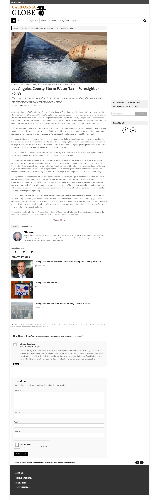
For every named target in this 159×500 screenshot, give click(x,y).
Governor (21, 20)
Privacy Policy (21, 482)
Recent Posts (26, 227)
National (52, 20)
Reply (16, 364)
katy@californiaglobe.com (35, 462)
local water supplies (41, 324)
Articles (24, 28)
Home (16, 28)
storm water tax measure (40, 326)
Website (17, 431)
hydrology (30, 324)
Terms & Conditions (23, 477)
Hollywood (64, 20)
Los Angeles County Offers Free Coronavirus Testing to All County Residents (68, 261)
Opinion (75, 20)
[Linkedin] (32, 251)
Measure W (81, 324)
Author (15, 227)
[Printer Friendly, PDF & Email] (59, 220)
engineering (23, 324)
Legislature (33, 20)
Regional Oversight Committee (96, 324)
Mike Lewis (18, 105)
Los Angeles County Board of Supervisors (63, 324)
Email (16, 422)
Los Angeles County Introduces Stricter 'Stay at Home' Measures (63, 303)
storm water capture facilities (21, 326)
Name (17, 412)
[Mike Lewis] (17, 236)
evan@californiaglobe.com (66, 462)
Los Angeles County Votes (46, 282)
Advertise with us (22, 487)
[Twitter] (24, 251)
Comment (18, 390)
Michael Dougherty (28, 344)
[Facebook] (15, 251)
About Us (19, 473)
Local (43, 20)
